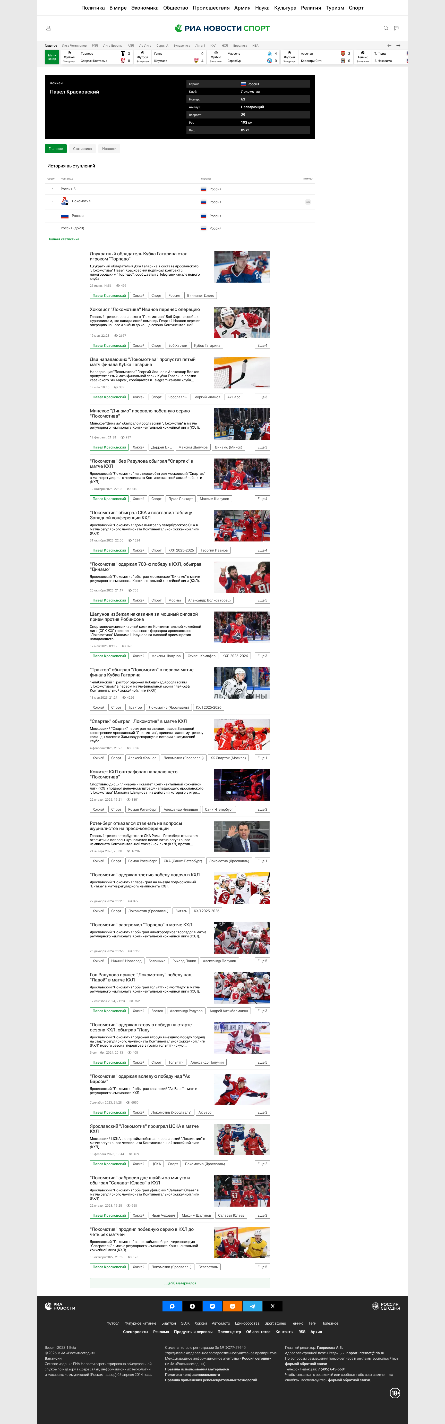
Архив (316, 1331)
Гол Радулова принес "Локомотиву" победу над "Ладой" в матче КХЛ (140, 977)
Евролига (240, 45)
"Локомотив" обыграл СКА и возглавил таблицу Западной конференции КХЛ (141, 515)
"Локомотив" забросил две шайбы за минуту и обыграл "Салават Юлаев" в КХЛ (140, 1180)
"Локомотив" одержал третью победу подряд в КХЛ (145, 874)
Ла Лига (145, 45)
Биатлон (168, 1323)
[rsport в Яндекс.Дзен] (192, 1306)
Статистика (82, 149)
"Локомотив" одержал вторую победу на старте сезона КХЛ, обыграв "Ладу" (141, 1027)
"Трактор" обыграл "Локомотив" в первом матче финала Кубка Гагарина (142, 672)
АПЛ (131, 45)
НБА (255, 45)
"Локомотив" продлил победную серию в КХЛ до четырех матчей (142, 1232)
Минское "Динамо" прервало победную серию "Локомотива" (140, 413)
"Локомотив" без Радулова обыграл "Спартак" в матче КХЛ (141, 464)
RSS (301, 1331)
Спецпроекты (135, 1331)
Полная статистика (63, 239)
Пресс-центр (229, 1331)
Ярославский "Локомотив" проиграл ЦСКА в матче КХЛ (144, 1129)
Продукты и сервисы (193, 1331)
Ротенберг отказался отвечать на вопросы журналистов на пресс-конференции (136, 826)
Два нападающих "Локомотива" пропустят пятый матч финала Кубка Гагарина (142, 362)
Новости (109, 149)
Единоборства (247, 1323)
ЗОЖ (185, 1323)
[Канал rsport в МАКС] (172, 1306)
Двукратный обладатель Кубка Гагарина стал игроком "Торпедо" (138, 256)
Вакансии (53, 1358)
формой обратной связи (306, 1364)
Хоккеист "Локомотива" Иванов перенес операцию (145, 309)
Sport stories (275, 1323)
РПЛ (95, 45)
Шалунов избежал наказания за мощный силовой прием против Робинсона (144, 617)
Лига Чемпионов (74, 45)
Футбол (113, 1323)
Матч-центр (52, 57)
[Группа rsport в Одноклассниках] (232, 1306)
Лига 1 (200, 45)
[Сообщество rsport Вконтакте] (212, 1306)
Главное (51, 45)
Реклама (161, 1331)
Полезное (329, 1323)
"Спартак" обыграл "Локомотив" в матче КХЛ (138, 721)
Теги (312, 1323)
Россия (78, 216)
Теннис (297, 1323)
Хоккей (56, 83)
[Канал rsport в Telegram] (252, 1306)
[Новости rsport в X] (273, 1306)
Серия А (162, 45)
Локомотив (250, 91)
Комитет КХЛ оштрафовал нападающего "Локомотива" (133, 774)
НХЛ (225, 45)
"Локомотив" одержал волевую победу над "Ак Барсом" (140, 1079)
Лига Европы (113, 45)
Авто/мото (221, 1323)
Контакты (284, 1331)
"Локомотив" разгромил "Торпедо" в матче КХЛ (141, 924)
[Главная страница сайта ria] (205, 28)
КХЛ (213, 45)
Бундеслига (182, 45)
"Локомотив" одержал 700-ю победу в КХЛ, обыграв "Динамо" (146, 567)
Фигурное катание (140, 1323)
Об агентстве (258, 1331)
